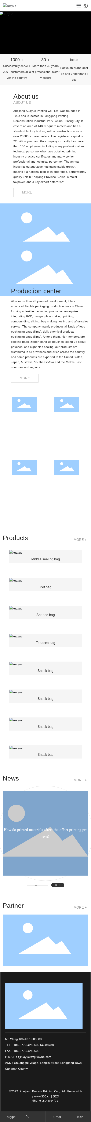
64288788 (47, 1045)
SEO (56, 1096)
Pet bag (45, 587)
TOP (79, 1117)
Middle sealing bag (45, 559)
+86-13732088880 (30, 1039)
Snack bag (45, 671)
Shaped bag (45, 615)
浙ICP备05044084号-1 (45, 1100)
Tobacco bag (45, 643)
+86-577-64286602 (26, 1045)
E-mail (56, 1117)
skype (11, 1117)
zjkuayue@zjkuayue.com (34, 1056)
